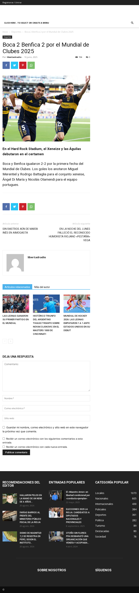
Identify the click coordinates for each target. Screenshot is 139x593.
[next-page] (10, 341)
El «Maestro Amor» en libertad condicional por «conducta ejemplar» (78, 495)
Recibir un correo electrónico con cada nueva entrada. (37, 446)
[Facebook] (6, 65)
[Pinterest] (22, 65)
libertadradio (14, 57)
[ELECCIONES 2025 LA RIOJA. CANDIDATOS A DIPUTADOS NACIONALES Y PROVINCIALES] (56, 513)
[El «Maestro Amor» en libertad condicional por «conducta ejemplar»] (56, 495)
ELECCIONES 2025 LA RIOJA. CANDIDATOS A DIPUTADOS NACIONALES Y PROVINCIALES (78, 516)
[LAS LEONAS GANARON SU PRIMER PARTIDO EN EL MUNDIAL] (16, 304)
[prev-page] (5, 341)
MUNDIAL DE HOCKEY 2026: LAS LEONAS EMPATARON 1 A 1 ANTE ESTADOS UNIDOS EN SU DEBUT (77, 323)
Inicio (5, 31)
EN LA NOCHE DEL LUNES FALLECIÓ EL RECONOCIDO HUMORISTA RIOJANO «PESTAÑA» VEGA (69, 234)
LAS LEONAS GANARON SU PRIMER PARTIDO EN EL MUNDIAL (16, 319)
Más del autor (42, 287)
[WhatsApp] (31, 65)
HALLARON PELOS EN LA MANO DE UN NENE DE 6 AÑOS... (31, 498)
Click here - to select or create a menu (26, 22)
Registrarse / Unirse (12, 2)
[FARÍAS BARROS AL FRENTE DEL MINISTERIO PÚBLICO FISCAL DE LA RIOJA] (10, 516)
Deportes (16, 31)
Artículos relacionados (17, 287)
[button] (132, 23)
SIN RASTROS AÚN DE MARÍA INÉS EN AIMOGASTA (20, 230)
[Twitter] (14, 65)
